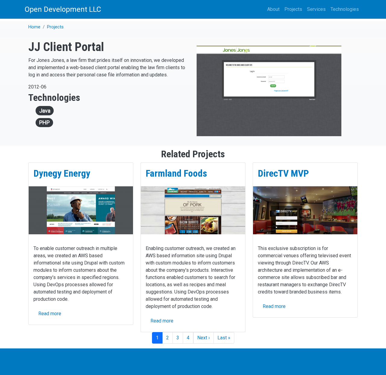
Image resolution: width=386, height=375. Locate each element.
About (273, 9)
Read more (49, 313)
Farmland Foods (176, 173)
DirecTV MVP (283, 173)
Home (34, 27)
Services (316, 9)
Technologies (345, 9)
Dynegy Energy (61, 173)
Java (44, 110)
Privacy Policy (19, 361)
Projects (293, 9)
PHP (44, 122)
